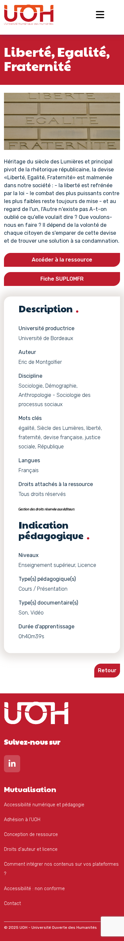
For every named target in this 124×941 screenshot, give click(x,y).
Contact (12, 903)
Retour (107, 670)
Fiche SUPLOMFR (62, 279)
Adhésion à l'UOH (22, 819)
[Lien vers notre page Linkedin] (12, 765)
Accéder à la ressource (62, 260)
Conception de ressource (31, 834)
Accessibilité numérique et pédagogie (44, 805)
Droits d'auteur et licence (31, 849)
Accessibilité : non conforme (34, 888)
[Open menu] (100, 15)
